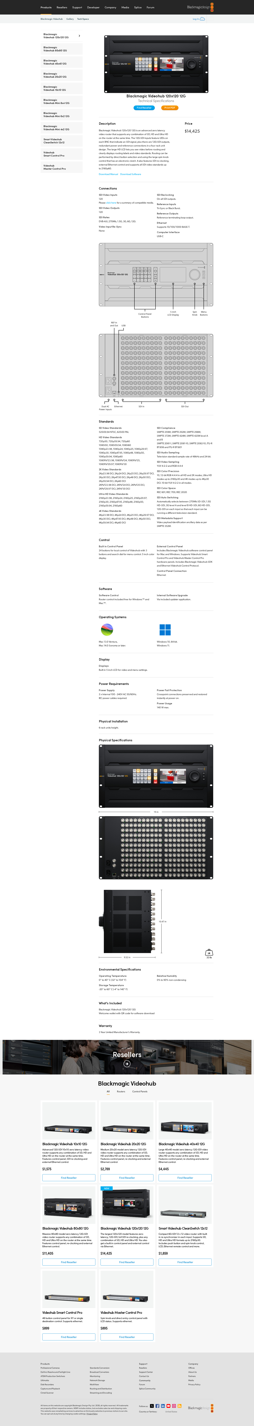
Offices (191, 1368)
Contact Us (144, 1376)
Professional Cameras (50, 1368)
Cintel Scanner (47, 1392)
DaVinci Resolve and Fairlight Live (55, 1372)
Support (77, 7)
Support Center (146, 1372)
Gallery (70, 18)
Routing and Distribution (101, 1388)
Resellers (62, 7)
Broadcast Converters (99, 1372)
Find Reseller (144, 107)
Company (110, 7)
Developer (93, 7)
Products (46, 7)
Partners (192, 1376)
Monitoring (95, 1376)
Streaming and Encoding (101, 1392)
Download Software (130, 174)
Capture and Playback (50, 1388)
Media (125, 7)
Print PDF (169, 107)
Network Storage (97, 1380)
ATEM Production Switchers (53, 1376)
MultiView (94, 1384)
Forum (150, 7)
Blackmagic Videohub (52, 18)
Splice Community (147, 1388)
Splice (138, 7)
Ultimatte (45, 1380)
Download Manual (108, 174)
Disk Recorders (47, 1384)
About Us (192, 1372)
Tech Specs (83, 18)
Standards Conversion (100, 1368)
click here (111, 202)
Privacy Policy (194, 1384)
